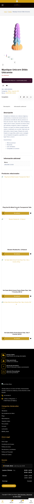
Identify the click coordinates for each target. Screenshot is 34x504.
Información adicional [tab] (20, 106)
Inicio (5, 11)
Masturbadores (5, 418)
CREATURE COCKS (11, 93)
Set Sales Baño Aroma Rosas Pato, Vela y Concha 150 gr (17, 333)
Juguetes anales (6, 421)
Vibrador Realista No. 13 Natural (17, 249)
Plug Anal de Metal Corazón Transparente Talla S (17, 208)
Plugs (3, 416)
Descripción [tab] (6, 106)
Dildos (9, 91)
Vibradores (4, 410)
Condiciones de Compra (8, 444)
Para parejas (5, 423)
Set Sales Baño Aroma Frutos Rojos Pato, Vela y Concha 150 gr (17, 291)
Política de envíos (6, 446)
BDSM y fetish (5, 431)
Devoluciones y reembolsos (9, 449)
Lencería (4, 426)
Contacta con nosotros (9, 485)
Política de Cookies (6, 454)
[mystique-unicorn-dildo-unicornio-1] (17, 36)
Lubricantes (5, 429)
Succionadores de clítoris (8, 413)
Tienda (10, 11)
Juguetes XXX (15, 91)
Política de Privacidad (7, 452)
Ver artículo (17, 213)
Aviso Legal (5, 441)
